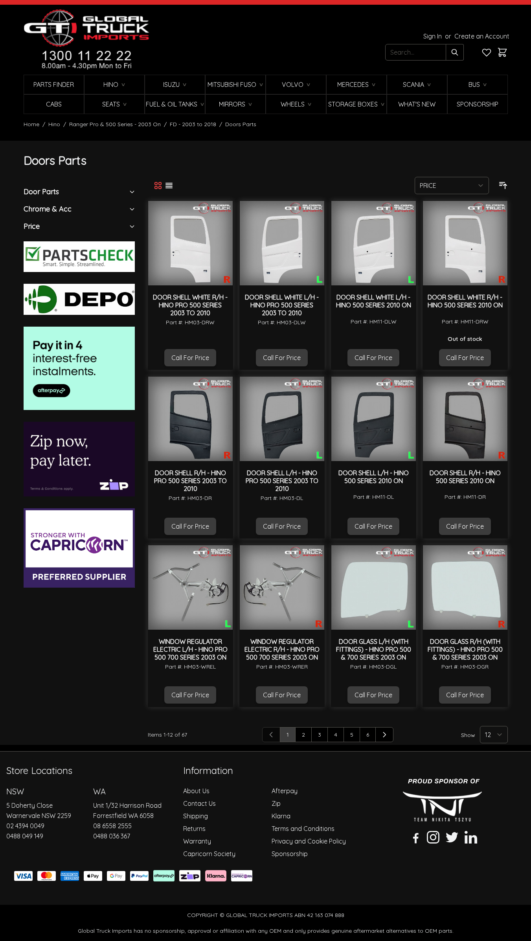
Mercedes (353, 84)
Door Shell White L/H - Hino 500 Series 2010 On (373, 301)
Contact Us (199, 803)
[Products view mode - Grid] (158, 185)
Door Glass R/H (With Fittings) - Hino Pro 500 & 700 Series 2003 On (465, 649)
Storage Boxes (353, 104)
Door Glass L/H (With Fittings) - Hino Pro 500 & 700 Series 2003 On (373, 649)
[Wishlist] (487, 52)
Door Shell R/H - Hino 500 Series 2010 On (465, 477)
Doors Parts (240, 124)
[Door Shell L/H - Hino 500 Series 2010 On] (373, 419)
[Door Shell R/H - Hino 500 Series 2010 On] (465, 419)
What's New (416, 104)
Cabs (54, 104)
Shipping (195, 816)
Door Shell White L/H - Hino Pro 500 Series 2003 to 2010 (282, 305)
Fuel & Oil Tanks (171, 104)
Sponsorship (477, 104)
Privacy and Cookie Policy (309, 841)
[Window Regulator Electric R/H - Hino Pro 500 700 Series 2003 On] (282, 587)
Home (31, 124)
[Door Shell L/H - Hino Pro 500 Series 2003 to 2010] (282, 419)
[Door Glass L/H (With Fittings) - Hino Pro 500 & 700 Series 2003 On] (373, 587)
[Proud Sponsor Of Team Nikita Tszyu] (442, 800)
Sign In (433, 36)
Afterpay (285, 791)
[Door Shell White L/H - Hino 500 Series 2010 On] (373, 243)
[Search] (455, 52)
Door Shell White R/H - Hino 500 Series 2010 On (465, 301)
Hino (110, 84)
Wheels (293, 104)
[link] (271, 734)
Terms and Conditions (303, 829)
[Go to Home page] (86, 39)
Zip (276, 803)
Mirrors (232, 104)
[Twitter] (452, 837)
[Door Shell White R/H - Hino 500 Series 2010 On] (465, 243)
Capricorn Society (209, 854)
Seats (111, 104)
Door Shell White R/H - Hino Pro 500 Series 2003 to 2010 (190, 305)
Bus (474, 84)
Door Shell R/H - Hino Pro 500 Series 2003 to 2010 (190, 481)
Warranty (197, 841)
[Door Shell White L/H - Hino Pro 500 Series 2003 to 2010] (282, 243)
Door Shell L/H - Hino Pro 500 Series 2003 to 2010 (282, 481)
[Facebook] (414, 837)
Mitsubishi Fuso (232, 84)
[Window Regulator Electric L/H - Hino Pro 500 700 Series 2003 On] (190, 587)
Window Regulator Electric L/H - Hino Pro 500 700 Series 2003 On (190, 649)
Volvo (292, 84)
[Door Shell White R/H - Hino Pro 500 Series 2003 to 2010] (190, 243)
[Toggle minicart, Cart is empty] (502, 52)
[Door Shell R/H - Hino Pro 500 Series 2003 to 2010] (190, 419)
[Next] (384, 734)
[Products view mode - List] (169, 185)
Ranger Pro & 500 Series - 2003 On (115, 124)
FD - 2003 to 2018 (193, 124)
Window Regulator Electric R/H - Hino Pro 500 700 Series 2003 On (282, 649)
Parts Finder (53, 84)
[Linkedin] (471, 837)
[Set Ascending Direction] (503, 185)
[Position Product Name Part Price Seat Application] (452, 185)
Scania (413, 84)
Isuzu (171, 84)
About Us (196, 791)
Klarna (281, 816)
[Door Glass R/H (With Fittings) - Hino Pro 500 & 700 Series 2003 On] (465, 587)
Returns (194, 829)
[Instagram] (433, 837)
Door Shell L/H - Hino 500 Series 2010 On (373, 477)
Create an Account (481, 36)
